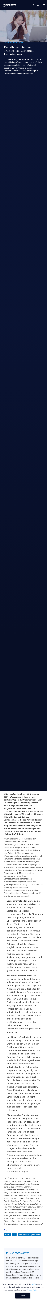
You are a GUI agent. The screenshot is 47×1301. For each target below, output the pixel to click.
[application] (23, 1290)
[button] (35, 5)
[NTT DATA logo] (9, 5)
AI (14, 1234)
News (7, 1234)
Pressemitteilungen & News (29, 1234)
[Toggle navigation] (44, 5)
